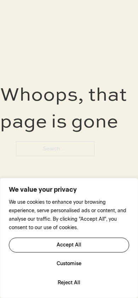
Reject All (69, 283)
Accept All (69, 245)
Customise (69, 264)
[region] (69, 238)
